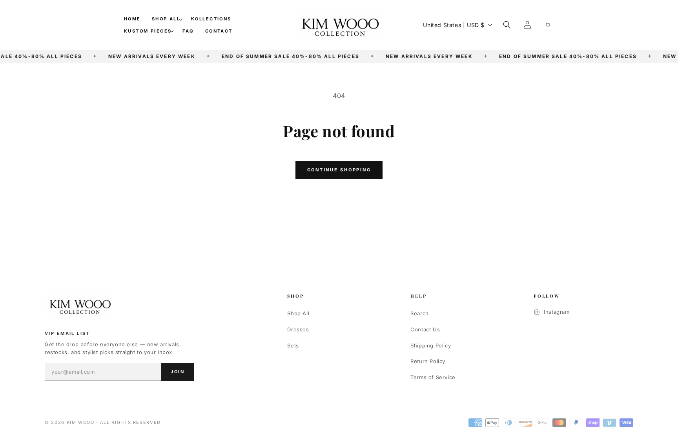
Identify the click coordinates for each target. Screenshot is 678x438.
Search (419, 313)
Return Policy (427, 361)
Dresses (298, 329)
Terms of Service (433, 377)
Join (177, 371)
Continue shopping (339, 170)
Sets (293, 345)
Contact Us (425, 329)
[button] (166, 19)
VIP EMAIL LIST (67, 333)
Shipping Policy (430, 345)
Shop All (298, 313)
